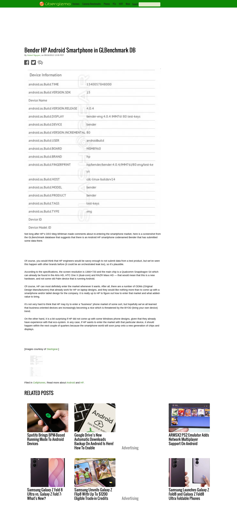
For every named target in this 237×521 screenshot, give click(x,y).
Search (135, 4)
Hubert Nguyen (33, 55)
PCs (114, 3)
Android (70, 382)
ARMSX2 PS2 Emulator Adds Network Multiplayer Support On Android (189, 439)
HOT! (121, 3)
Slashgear (52, 349)
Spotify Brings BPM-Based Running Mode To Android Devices (46, 439)
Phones (107, 3)
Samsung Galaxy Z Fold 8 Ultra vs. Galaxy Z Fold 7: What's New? (45, 494)
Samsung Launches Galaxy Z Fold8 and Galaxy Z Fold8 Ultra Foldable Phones (189, 494)
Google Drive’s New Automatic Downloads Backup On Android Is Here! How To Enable (93, 441)
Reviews (75, 3)
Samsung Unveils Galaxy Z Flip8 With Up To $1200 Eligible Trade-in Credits (93, 494)
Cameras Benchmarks (91, 3)
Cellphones (39, 382)
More (128, 3)
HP (82, 382)
